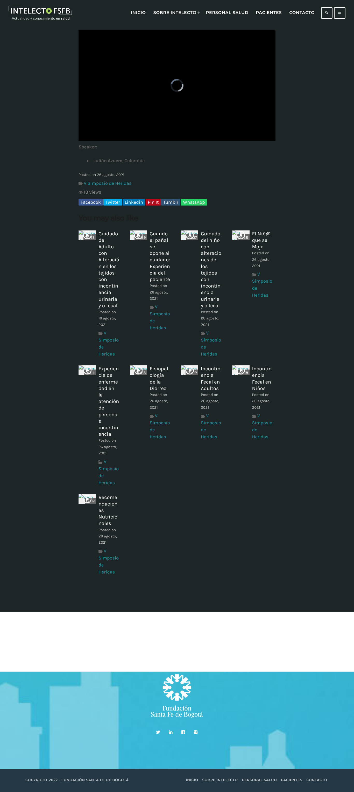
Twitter (112, 202)
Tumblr (170, 202)
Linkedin (134, 202)
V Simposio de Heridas (107, 183)
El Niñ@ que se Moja (261, 240)
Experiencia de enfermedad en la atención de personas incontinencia (108, 401)
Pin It (153, 202)
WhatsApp (194, 202)
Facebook (91, 202)
